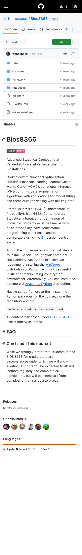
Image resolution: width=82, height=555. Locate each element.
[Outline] (76, 124)
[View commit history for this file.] (72, 53)
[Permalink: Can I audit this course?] (4, 343)
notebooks (18, 87)
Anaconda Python (38, 284)
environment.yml (22, 112)
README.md (20, 104)
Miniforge (53, 264)
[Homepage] (41, 6)
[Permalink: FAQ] (4, 331)
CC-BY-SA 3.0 (61, 317)
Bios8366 (39, 19)
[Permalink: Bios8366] (4, 139)
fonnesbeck (18, 19)
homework (18, 79)
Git (43, 237)
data (15, 63)
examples (18, 71)
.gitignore (18, 95)
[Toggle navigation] (6, 6)
